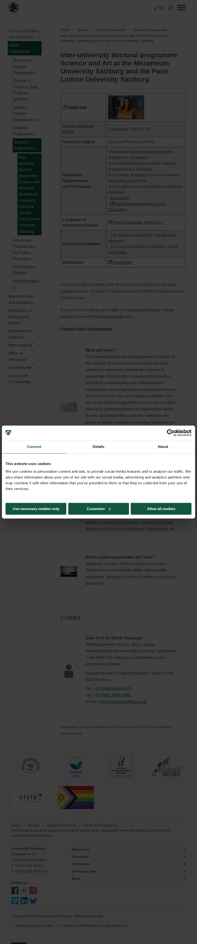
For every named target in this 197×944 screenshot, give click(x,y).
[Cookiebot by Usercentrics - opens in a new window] (170, 432)
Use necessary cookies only (36, 509)
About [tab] (163, 447)
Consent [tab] (34, 447)
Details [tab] (99, 447)
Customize (96, 509)
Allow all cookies (161, 509)
